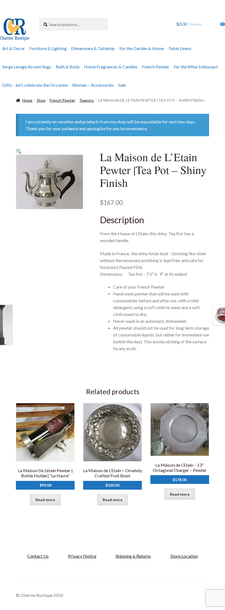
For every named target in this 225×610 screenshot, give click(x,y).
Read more (45, 499)
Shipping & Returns (133, 556)
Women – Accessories (93, 85)
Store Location (184, 556)
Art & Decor (13, 48)
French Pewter (155, 66)
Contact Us (38, 556)
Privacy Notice (82, 556)
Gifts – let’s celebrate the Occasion (35, 85)
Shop (41, 100)
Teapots (86, 100)
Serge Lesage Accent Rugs (26, 66)
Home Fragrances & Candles (110, 66)
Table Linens (180, 48)
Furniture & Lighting (48, 48)
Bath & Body (68, 66)
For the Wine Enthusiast (196, 66)
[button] (18, 151)
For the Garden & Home (141, 48)
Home (27, 100)
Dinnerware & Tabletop (93, 48)
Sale (122, 85)
